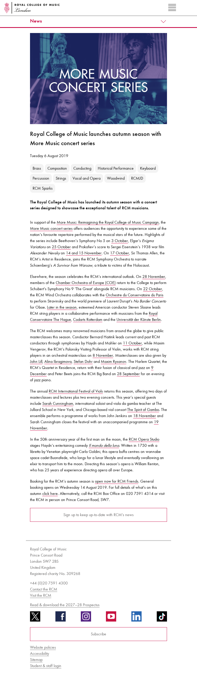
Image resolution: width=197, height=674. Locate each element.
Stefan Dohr (83, 361)
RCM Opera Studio (144, 439)
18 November (144, 415)
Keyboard (148, 168)
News (36, 21)
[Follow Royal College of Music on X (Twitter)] (35, 618)
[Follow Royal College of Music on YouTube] (111, 618)
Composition (57, 168)
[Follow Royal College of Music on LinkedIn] (136, 618)
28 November (153, 276)
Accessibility (39, 653)
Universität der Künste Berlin (138, 319)
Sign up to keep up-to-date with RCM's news (98, 514)
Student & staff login (45, 665)
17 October (119, 253)
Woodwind (116, 178)
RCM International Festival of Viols (76, 391)
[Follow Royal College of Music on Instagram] (86, 618)
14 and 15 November (84, 253)
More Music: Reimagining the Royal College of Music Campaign (108, 222)
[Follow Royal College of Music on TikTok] (162, 618)
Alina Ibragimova (58, 361)
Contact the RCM (43, 589)
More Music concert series (51, 228)
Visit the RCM (40, 595)
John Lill (36, 361)
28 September (128, 373)
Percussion (41, 178)
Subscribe (98, 634)
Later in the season (62, 307)
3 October (119, 240)
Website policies (43, 647)
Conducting (82, 168)
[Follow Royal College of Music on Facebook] (60, 618)
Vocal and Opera (87, 178)
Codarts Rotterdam (87, 319)
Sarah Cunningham (57, 403)
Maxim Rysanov (113, 361)
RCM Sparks (43, 188)
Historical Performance (116, 168)
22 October (152, 288)
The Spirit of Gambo (143, 409)
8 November (103, 355)
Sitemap (36, 659)
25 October (61, 246)
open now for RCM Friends (116, 481)
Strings (61, 178)
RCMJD (137, 178)
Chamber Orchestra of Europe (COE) (86, 282)
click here (50, 493)
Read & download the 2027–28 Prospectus (65, 604)
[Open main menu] (172, 8)
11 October (132, 343)
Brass (37, 168)
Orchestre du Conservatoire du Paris (134, 294)
